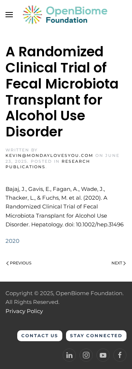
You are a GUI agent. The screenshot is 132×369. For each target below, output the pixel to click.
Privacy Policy (24, 311)
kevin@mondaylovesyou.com (50, 155)
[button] (9, 14)
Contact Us (39, 335)
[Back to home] (66, 14)
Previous (21, 263)
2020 (12, 240)
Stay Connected (96, 335)
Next (116, 263)
